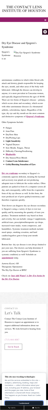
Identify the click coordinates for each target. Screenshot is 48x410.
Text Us (37, 408)
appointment (7, 257)
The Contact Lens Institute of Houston (24, 8)
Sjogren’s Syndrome (35, 116)
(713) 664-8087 (12, 339)
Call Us (12, 408)
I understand (24, 403)
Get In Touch (13, 346)
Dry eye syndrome (10, 173)
